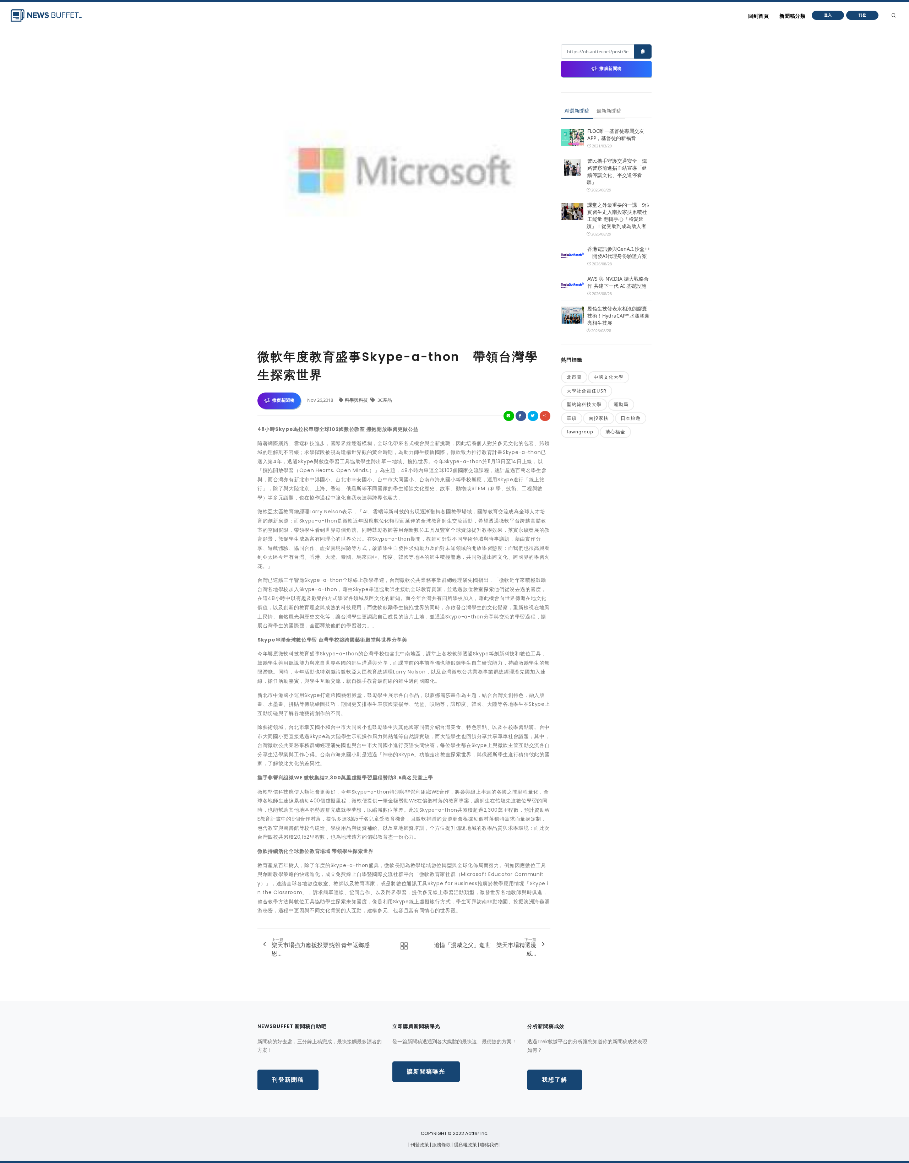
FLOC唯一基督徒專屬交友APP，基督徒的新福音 (615, 134)
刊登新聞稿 (288, 1080)
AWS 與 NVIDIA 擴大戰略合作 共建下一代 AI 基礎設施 (618, 282)
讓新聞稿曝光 (426, 1071)
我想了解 (554, 1080)
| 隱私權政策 (465, 1144)
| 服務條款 (441, 1144)
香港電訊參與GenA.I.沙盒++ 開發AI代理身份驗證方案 (618, 252)
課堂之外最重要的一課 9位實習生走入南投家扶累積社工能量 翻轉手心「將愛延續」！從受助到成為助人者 (618, 215)
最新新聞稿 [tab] (609, 110)
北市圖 (574, 377)
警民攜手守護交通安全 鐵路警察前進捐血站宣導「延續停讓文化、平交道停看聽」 (617, 171)
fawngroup (580, 431)
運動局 (621, 404)
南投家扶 (599, 418)
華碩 (572, 418)
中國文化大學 (609, 377)
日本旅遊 (631, 418)
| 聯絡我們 (489, 1144)
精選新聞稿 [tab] (577, 110)
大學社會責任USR (586, 391)
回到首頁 (758, 16)
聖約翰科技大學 (584, 404)
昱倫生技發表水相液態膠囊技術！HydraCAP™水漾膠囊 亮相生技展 (618, 315)
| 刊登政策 (419, 1144)
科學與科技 (357, 400)
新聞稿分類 (792, 16)
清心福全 (615, 431)
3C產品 (384, 400)
